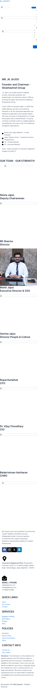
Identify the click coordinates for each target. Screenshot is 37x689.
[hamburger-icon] (34, 7)
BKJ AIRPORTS (5, 1)
